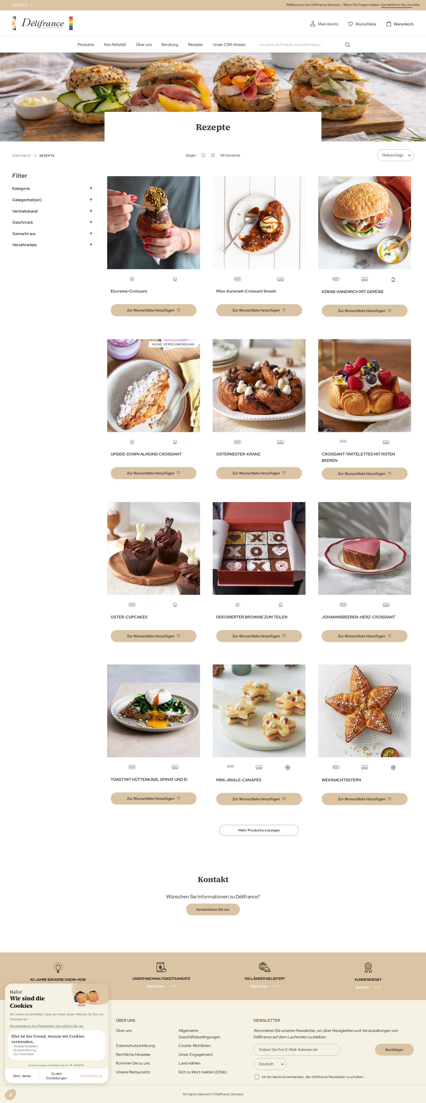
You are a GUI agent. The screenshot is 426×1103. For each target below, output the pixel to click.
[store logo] (42, 23)
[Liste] (213, 155)
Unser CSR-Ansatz (229, 44)
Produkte (86, 44)
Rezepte (195, 44)
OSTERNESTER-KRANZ (238, 454)
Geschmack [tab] (22, 222)
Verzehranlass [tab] (24, 244)
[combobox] (307, 45)
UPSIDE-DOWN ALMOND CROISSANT (146, 454)
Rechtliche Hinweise (133, 1054)
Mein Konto (328, 24)
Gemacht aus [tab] (24, 233)
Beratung (169, 44)
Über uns (144, 44)
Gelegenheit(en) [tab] (27, 199)
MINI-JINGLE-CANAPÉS (238, 780)
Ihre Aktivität (115, 44)
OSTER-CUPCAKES (129, 617)
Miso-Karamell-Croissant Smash (246, 291)
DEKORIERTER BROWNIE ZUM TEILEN (251, 617)
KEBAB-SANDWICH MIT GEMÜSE (353, 291)
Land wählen (189, 1063)
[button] (19, 5)
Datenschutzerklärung (135, 1045)
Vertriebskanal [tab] (24, 211)
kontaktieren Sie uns (396, 4)
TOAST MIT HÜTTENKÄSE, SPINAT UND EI (149, 779)
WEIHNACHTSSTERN (341, 780)
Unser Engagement (195, 1054)
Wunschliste (365, 24)
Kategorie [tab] (21, 188)
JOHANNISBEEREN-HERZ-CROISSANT (358, 617)
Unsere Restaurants (133, 1072)
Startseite (22, 156)
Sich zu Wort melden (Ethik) (202, 1072)
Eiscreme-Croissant (129, 291)
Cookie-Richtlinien (194, 1045)
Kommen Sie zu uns (133, 1063)
